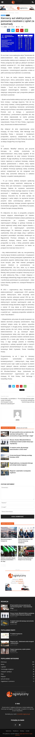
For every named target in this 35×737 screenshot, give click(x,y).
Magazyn (3, 676)
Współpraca (15, 731)
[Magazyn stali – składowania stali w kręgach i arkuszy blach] (5, 643)
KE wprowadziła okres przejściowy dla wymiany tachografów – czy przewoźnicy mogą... (21, 606)
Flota (2, 674)
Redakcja (22, 731)
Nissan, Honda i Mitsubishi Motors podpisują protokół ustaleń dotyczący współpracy (21, 441)
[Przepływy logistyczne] (5, 636)
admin (5, 26)
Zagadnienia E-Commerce (7, 681)
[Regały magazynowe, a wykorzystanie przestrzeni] (5, 651)
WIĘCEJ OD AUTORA (21, 428)
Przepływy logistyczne (16, 633)
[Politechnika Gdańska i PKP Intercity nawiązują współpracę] (26, 532)
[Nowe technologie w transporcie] (9, 532)
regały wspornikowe (24, 733)
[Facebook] (15, 725)
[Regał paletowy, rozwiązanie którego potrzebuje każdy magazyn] (5, 465)
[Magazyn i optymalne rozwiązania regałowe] (5, 472)
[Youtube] (19, 725)
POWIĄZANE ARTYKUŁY (8, 428)
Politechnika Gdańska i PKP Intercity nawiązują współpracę (25, 541)
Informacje (3, 15)
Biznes (8, 15)
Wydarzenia (8, 731)
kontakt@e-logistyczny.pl (23, 714)
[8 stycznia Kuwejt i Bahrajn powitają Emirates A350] (5, 457)
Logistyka (3, 667)
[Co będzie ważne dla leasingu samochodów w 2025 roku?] (5, 449)
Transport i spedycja (6, 671)
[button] (32, 2)
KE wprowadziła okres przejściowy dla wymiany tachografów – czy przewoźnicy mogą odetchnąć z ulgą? (22, 434)
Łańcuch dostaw (5, 679)
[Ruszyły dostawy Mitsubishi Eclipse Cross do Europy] (26, 551)
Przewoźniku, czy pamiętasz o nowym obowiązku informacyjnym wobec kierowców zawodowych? (9, 401)
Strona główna (4, 12)
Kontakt (27, 731)
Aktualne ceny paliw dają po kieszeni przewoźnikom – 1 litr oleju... (8, 559)
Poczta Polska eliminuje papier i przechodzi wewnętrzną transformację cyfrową (26, 400)
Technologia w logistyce (7, 669)
